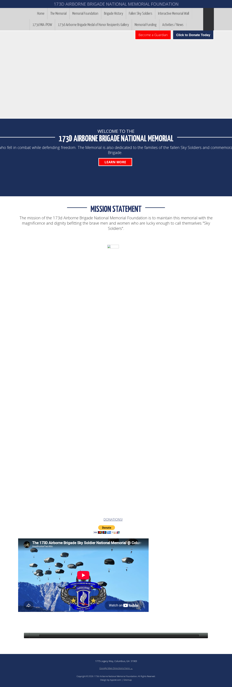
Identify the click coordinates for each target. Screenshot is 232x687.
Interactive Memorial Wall (173, 13)
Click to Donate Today (193, 34)
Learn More (115, 162)
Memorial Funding (145, 25)
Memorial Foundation (85, 13)
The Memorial (58, 13)
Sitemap (127, 679)
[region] (116, 74)
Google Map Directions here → (116, 668)
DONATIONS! (113, 519)
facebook (189, 24)
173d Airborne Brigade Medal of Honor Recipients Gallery (93, 25)
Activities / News (172, 25)
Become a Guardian (153, 35)
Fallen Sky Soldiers (140, 13)
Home (40, 13)
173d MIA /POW (42, 25)
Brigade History (113, 13)
